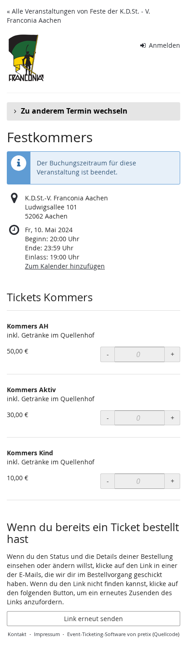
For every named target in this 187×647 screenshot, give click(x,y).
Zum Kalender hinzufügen (65, 266)
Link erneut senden (93, 618)
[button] (93, 111)
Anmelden (163, 45)
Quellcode (166, 634)
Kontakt (17, 634)
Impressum (47, 634)
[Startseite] (26, 61)
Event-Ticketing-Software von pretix (109, 634)
